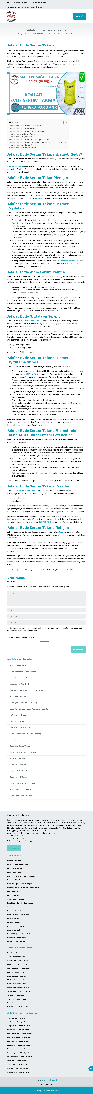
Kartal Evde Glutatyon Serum (18, 1041)
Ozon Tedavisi (16, 740)
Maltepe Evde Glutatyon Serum (18, 1045)
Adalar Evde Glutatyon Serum (21, 137)
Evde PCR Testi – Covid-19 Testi (23, 752)
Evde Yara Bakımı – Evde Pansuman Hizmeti (29, 709)
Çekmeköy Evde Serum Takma (18, 968)
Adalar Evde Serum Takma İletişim (23, 148)
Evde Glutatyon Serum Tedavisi (23, 672)
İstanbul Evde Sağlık (38, 570)
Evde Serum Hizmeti (18, 665)
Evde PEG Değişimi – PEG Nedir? (23, 783)
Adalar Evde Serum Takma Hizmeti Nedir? (26, 126)
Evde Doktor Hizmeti (19, 678)
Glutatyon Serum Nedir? (16, 1018)
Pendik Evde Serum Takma (17, 984)
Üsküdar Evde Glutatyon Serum (18, 1072)
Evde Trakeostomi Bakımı (21, 789)
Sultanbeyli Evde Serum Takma (18, 991)
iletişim (38, 198)
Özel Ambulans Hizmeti (20, 727)
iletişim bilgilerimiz (75, 371)
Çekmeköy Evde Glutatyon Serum (19, 1033)
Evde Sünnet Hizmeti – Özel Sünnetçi (26, 734)
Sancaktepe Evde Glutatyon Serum (20, 1053)
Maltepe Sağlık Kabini (49, 1080)
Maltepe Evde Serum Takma (17, 980)
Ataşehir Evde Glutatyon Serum (18, 1026)
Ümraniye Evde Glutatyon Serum (19, 1068)
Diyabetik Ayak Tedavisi (20, 771)
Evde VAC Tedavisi (18, 765)
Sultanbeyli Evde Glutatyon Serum (19, 1057)
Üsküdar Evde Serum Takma (17, 1007)
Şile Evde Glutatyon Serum (17, 1060)
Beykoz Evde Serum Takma (17, 964)
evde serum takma (68, 260)
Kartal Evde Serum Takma (16, 976)
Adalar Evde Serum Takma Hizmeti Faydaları (27, 131)
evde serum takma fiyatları (26, 490)
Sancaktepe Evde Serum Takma (18, 988)
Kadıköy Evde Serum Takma (17, 972)
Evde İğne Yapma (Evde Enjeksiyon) (25, 703)
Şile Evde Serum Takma (15, 995)
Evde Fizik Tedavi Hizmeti (21, 796)
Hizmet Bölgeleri (25, 570)
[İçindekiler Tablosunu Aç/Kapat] (64, 122)
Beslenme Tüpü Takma (19, 696)
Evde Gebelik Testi (18, 758)
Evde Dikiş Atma (17, 721)
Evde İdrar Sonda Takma (20, 746)
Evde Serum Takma (15, 166)
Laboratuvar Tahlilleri (19, 684)
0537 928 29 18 (32, 374)
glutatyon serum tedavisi (30, 320)
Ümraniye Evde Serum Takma (18, 1003)
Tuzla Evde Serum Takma (16, 999)
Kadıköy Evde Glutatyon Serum (18, 1037)
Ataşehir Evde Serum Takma (17, 961)
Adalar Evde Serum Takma (16, 957)
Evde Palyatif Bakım (19, 777)
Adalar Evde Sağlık (13, 570)
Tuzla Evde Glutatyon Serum (17, 1064)
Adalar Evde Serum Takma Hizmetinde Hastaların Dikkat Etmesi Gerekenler (38, 142)
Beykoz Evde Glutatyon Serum (18, 1030)
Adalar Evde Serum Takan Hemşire (23, 128)
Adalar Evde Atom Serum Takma (22, 134)
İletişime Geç (14, 848)
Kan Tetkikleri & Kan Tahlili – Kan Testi (27, 690)
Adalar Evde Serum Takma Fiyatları (23, 145)
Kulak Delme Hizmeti (19, 715)
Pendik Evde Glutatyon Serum (18, 1049)
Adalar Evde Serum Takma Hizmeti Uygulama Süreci (29, 139)
